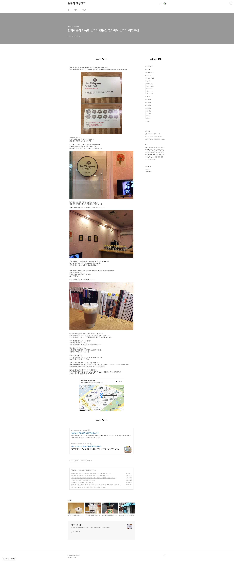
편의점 (155, 147)
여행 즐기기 (148, 121)
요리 (151, 150)
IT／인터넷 (148, 113)
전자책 (158, 150)
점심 (150, 157)
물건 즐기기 (148, 108)
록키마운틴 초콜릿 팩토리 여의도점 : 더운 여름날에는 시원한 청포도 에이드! (93, 478)
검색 (160, 3)
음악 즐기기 (148, 102)
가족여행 (147, 150)
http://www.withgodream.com (80, 443)
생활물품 (148, 118)
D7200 (150, 154)
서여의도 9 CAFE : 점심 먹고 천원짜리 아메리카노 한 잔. (87, 487)
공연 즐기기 (148, 105)
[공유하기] (75, 460)
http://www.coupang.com (79, 430)
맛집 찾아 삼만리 (150, 86)
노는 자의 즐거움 (149, 78)
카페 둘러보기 (81, 470)
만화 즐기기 (148, 99)
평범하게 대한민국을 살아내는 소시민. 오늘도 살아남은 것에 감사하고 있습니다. (90, 527)
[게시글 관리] (77, 460)
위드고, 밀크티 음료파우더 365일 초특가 (86, 446)
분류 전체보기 (148, 66)
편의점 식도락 (149, 84)
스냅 (159, 147)
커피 (159, 157)
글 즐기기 (147, 96)
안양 (146, 152)
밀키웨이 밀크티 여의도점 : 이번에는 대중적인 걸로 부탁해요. (89, 475)
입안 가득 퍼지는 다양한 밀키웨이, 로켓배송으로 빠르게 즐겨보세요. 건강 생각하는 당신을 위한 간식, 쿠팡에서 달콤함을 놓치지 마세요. (101, 436)
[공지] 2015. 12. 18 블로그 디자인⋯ (153, 136)
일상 (149, 147)
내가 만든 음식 (149, 93)
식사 (146, 154)
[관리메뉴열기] (230, 3)
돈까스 (154, 150)
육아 (154, 159)
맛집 (152, 147)
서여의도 (153, 152)
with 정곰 (148, 111)
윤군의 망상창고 (76, 3)
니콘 (157, 154)
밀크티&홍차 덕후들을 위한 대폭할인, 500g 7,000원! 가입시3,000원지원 (95, 449)
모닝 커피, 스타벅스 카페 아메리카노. (82, 480)
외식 (163, 154)
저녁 (151, 159)
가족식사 (158, 152)
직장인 (162, 147)
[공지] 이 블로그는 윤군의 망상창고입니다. (155, 139)
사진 (160, 154)
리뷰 (149, 152)
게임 (162, 152)
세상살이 (147, 69)
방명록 (84, 10)
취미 (146, 147)
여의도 (146, 157)
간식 (162, 150)
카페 (154, 154)
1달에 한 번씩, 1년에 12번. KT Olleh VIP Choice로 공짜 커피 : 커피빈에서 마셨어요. (95, 485)
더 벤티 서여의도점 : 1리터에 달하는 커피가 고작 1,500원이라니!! (90, 473)
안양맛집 (147, 159)
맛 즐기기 (74, 470)
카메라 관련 (148, 115)
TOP (164, 555)
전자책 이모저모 (149, 72)
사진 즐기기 (148, 75)
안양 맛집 (154, 157)
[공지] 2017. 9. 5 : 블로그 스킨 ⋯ (153, 134)
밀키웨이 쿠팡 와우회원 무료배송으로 (85, 433)
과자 (162, 157)
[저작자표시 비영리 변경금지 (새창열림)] (89, 460)
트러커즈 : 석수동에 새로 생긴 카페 (81, 482)
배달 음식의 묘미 (150, 91)
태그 (75, 10)
